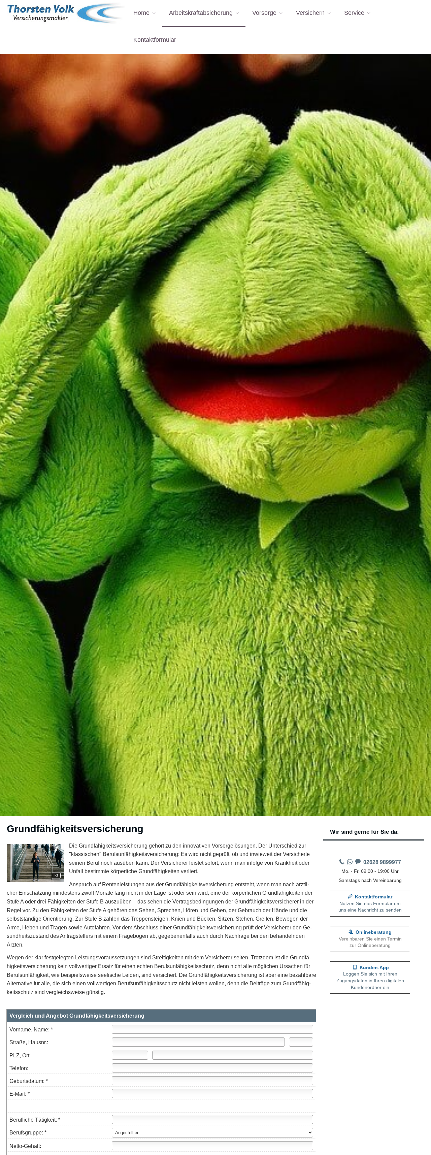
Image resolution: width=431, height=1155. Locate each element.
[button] (370, 977)
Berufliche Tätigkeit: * (34, 1120)
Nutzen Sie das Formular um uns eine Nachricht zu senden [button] (370, 903)
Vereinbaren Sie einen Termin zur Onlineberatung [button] (370, 938)
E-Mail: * (19, 1094)
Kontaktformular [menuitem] (154, 39)
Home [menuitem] (141, 12)
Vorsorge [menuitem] (264, 12)
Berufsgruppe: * (27, 1132)
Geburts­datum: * (28, 1081)
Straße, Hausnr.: (28, 1042)
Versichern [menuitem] (310, 12)
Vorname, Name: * (31, 1029)
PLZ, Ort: (20, 1055)
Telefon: (18, 1068)
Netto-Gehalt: (25, 1146)
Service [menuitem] (354, 12)
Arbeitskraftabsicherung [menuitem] (201, 12)
